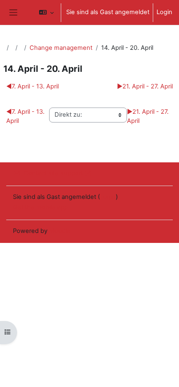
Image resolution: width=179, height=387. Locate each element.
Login (164, 12)
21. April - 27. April (145, 86)
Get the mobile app (40, 207)
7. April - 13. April (32, 86)
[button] (46, 12)
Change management (61, 47)
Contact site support (53, 173)
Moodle (60, 231)
